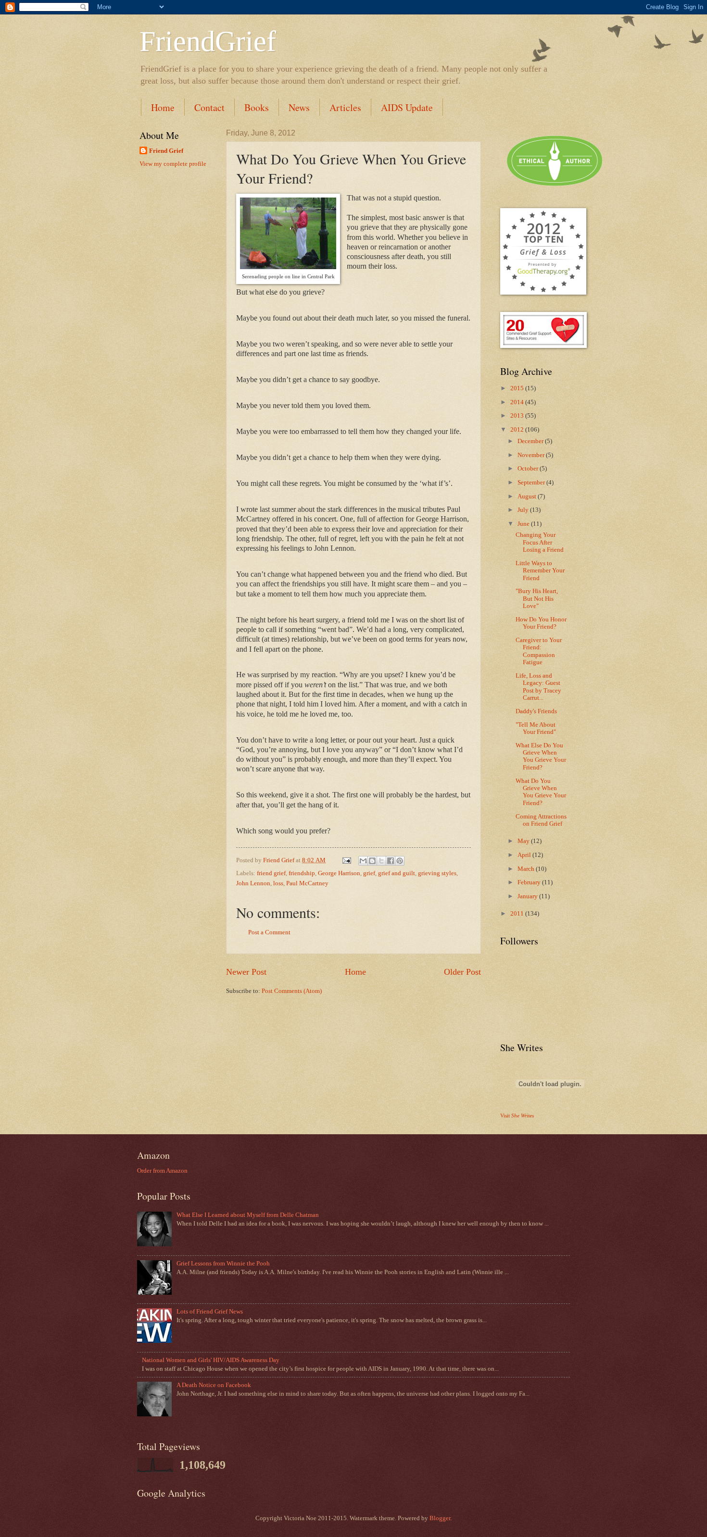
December (531, 441)
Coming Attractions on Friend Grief (541, 820)
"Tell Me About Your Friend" (536, 728)
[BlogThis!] (372, 861)
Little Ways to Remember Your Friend (540, 571)
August (528, 496)
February (530, 882)
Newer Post (246, 972)
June (524, 524)
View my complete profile (172, 164)
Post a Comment (269, 932)
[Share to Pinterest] (399, 861)
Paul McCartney (307, 883)
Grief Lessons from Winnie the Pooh (223, 1263)
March (527, 869)
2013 (517, 415)
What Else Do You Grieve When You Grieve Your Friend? (541, 756)
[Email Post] (346, 860)
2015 (517, 388)
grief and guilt (396, 873)
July (524, 510)
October (529, 468)
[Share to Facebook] (390, 861)
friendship (302, 873)
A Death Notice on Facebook (214, 1385)
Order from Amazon (162, 1170)
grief (369, 873)
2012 (517, 429)
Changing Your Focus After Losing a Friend (540, 542)
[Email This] (363, 861)
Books (256, 107)
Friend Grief (166, 151)
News (299, 107)
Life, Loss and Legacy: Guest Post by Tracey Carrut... (538, 686)
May (524, 841)
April (525, 855)
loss (278, 883)
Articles (345, 107)
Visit (517, 1115)
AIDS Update (407, 107)
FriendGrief (207, 41)
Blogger (439, 1518)
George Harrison (339, 873)
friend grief (271, 873)
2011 (517, 913)
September (532, 482)
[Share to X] (381, 861)
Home (163, 107)
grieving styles (437, 873)
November (532, 455)
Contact (209, 107)
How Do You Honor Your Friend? (541, 623)
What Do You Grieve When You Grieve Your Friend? (541, 792)
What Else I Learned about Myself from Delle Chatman (248, 1215)
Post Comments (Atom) (292, 991)
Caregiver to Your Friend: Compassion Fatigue (539, 651)
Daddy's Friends (536, 711)
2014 (517, 402)
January (528, 896)
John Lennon (253, 883)
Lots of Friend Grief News (210, 1311)
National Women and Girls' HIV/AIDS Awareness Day (210, 1360)
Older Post (462, 972)
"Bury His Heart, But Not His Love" (537, 598)
